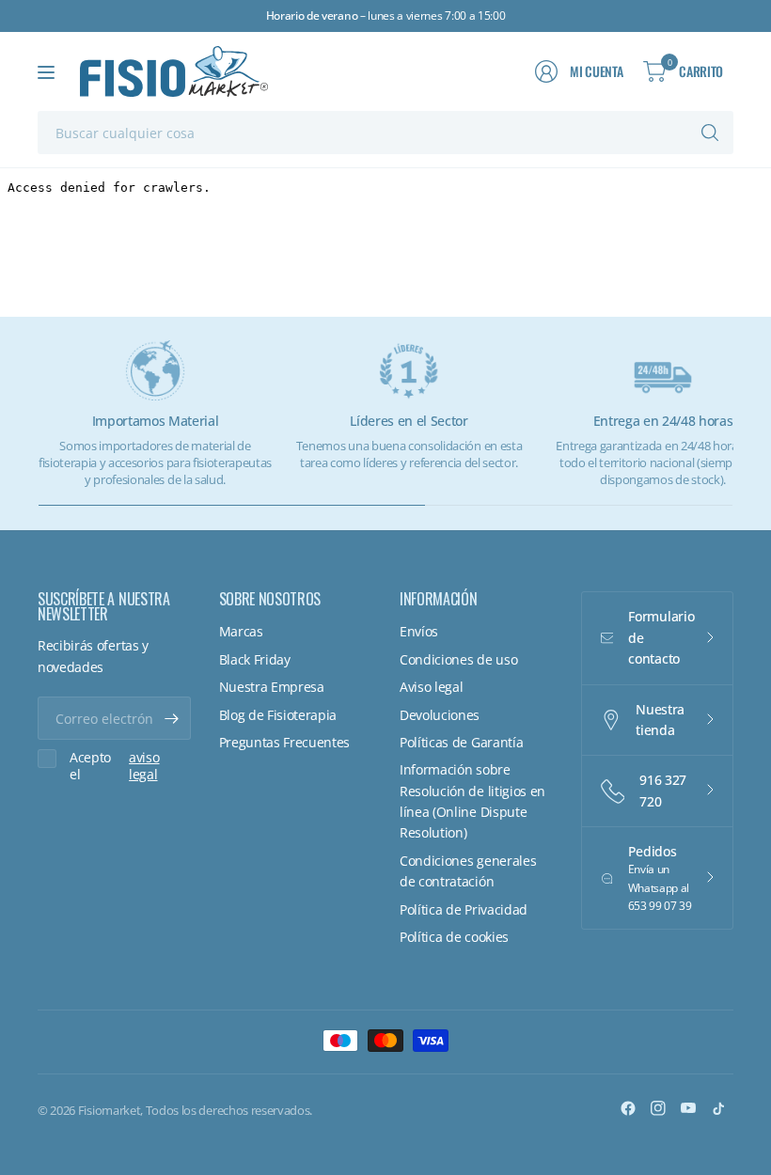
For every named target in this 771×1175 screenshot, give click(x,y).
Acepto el (115, 765)
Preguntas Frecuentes (285, 742)
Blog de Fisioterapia (278, 715)
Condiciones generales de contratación (468, 871)
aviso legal (144, 765)
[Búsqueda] (709, 132)
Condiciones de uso (458, 659)
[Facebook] (628, 1108)
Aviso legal (431, 687)
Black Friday (255, 659)
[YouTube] (688, 1108)
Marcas (241, 631)
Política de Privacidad (463, 909)
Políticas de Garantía (461, 742)
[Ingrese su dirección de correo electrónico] (172, 718)
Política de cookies (454, 937)
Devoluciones (440, 715)
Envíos (419, 631)
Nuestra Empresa (271, 687)
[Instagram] (658, 1108)
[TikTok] (718, 1108)
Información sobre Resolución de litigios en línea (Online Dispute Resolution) (472, 800)
